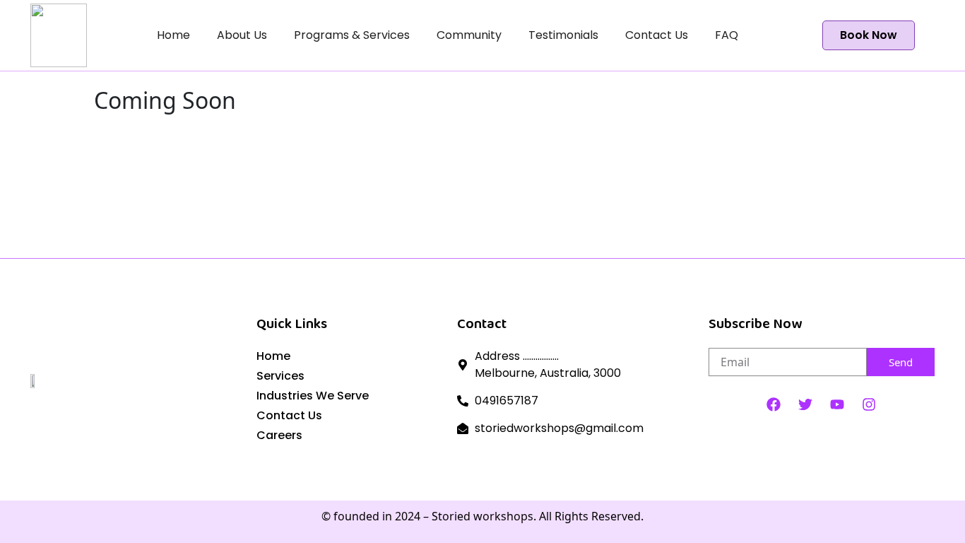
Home (173, 35)
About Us (242, 35)
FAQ (726, 35)
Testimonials (563, 35)
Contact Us (656, 35)
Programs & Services (352, 35)
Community (469, 35)
